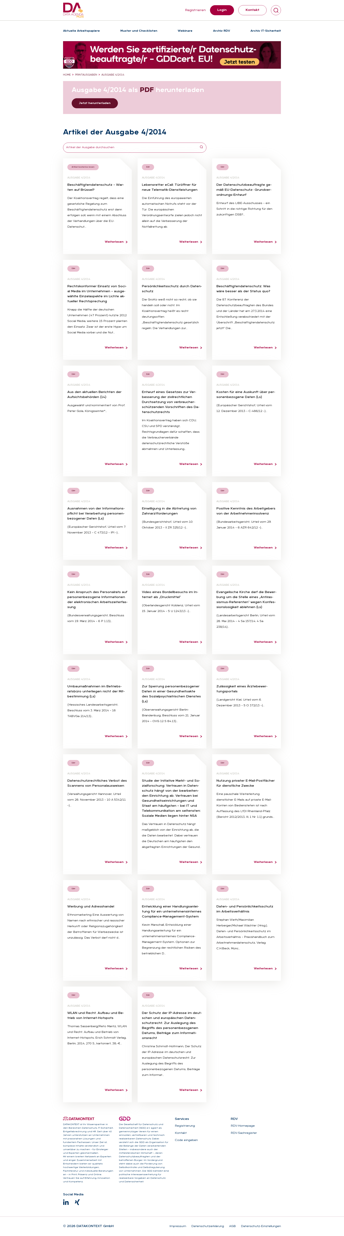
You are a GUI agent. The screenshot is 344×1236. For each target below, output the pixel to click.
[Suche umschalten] (276, 10)
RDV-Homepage (243, 1126)
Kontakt (252, 10)
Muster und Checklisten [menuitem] (138, 31)
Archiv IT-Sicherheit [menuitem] (265, 31)
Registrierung (185, 1126)
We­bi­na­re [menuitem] (185, 31)
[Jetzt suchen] (201, 148)
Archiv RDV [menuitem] (221, 31)
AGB (232, 1226)
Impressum (177, 1226)
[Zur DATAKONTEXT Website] (78, 1119)
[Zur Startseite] (73, 10)
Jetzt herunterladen (95, 103)
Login (222, 10)
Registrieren (195, 10)
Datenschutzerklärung (207, 1226)
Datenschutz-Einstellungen (260, 1226)
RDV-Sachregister (244, 1133)
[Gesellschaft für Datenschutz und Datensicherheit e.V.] (124, 1119)
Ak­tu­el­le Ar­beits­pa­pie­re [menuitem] (81, 31)
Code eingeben (186, 1140)
